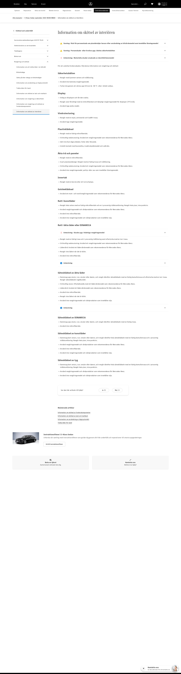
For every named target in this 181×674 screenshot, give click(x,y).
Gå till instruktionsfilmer (54, 444)
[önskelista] (152, 3)
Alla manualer (17, 18)
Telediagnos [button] (18, 51)
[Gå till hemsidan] (90, 4)
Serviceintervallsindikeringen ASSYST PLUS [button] (28, 40)
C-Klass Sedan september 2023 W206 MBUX (40, 18)
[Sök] (145, 3)
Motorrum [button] (17, 56)
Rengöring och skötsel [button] (21, 62)
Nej (116, 390)
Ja (102, 390)
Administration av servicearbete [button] (25, 46)
